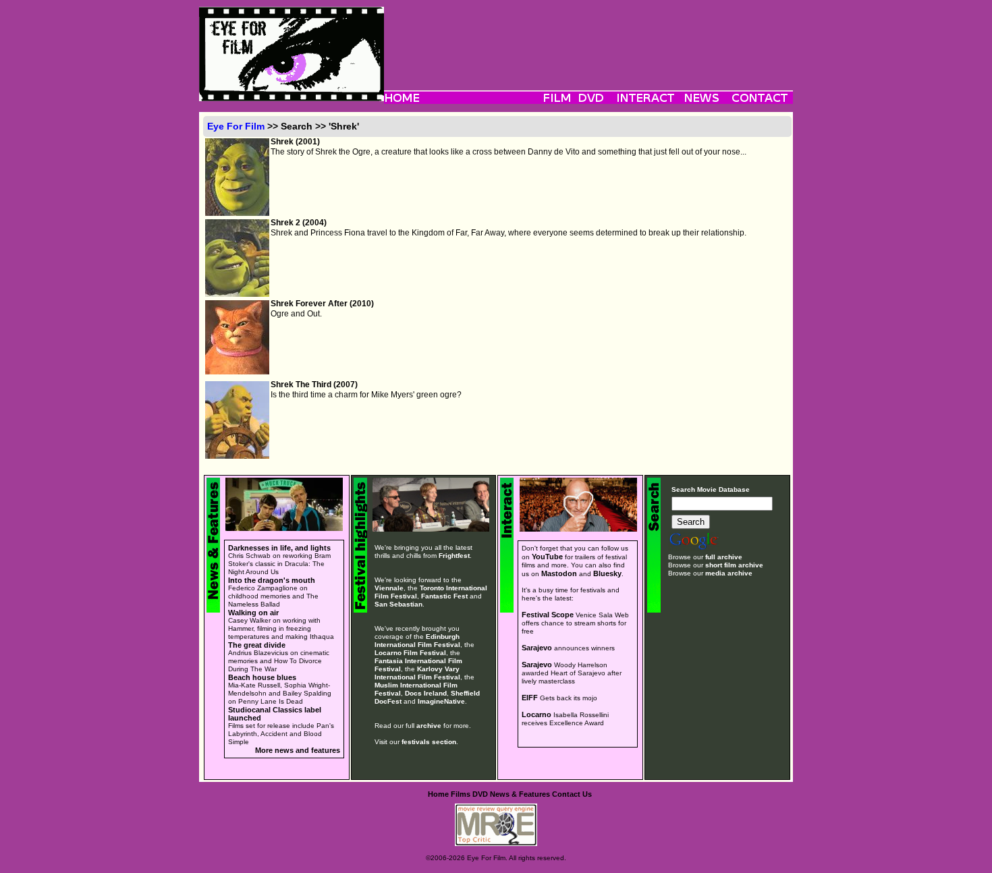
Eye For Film (236, 126)
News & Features (520, 794)
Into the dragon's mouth (271, 580)
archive (428, 725)
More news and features (297, 750)
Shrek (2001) (295, 141)
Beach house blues (262, 677)
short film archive (734, 565)
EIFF (530, 698)
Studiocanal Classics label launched (274, 714)
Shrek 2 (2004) (299, 222)
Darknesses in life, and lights (279, 548)
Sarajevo (537, 648)
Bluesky (607, 573)
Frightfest (454, 555)
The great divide (256, 645)
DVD (480, 794)
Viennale (389, 588)
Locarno (536, 714)
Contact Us (572, 794)
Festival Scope (548, 615)
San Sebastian (398, 604)
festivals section (429, 741)
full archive (723, 557)
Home (438, 794)
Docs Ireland (426, 693)
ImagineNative (441, 701)
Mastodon (559, 573)
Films (460, 794)
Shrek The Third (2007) (314, 384)
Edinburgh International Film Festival (417, 640)
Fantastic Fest (444, 596)
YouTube (547, 557)
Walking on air (253, 613)
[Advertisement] (588, 37)
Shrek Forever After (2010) (322, 303)
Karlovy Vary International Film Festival (417, 673)
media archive (728, 573)
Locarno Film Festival (410, 652)
